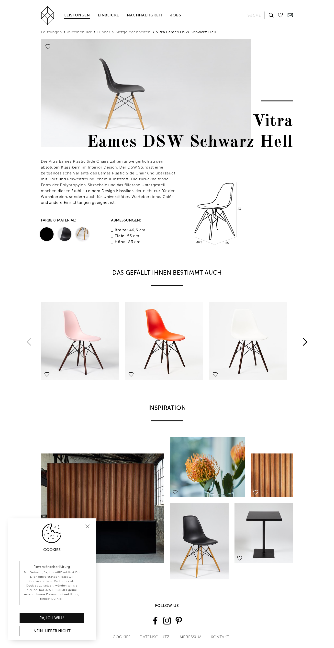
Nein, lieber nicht (51, 631)
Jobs (175, 15)
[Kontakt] (290, 15)
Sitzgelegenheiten (133, 32)
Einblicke (108, 15)
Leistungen (77, 15)
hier (60, 599)
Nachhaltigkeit (144, 15)
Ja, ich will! (52, 618)
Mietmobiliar (79, 32)
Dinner (104, 32)
